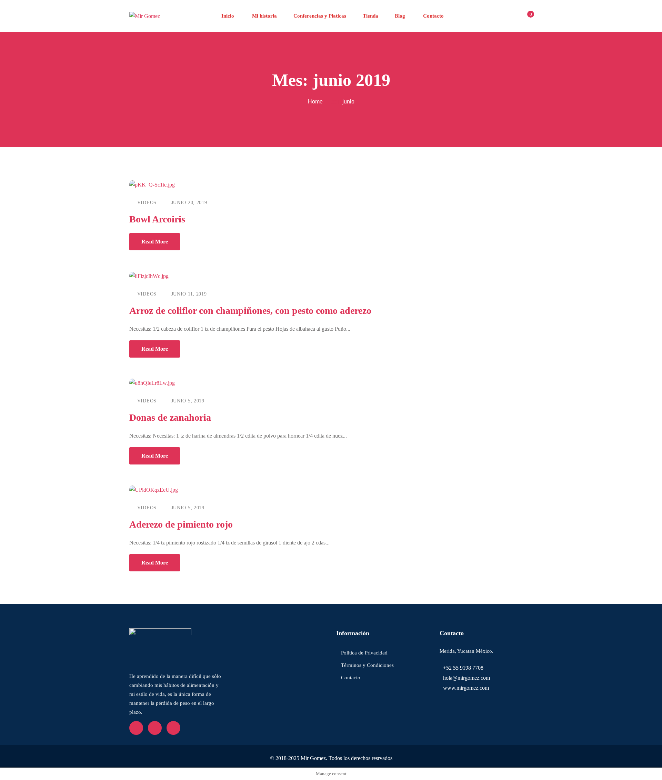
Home (315, 101)
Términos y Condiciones (367, 665)
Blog (400, 16)
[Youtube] (155, 728)
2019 (336, 102)
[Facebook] (136, 728)
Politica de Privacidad (364, 653)
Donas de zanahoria (170, 417)
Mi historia (264, 16)
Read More (154, 241)
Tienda (370, 16)
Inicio (227, 16)
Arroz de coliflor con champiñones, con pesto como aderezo (250, 310)
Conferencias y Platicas (319, 16)
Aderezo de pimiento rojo (181, 524)
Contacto (433, 16)
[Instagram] (173, 728)
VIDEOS (147, 202)
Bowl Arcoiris (157, 219)
